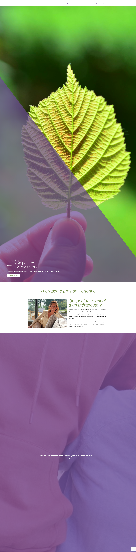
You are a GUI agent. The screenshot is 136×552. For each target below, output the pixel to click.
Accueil (53, 3)
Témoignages (112, 3)
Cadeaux (120, 3)
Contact (131, 3)
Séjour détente (70, 3)
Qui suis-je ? (60, 3)
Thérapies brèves (80, 3)
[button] (81, 3)
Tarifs (125, 3)
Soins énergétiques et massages (96, 3)
